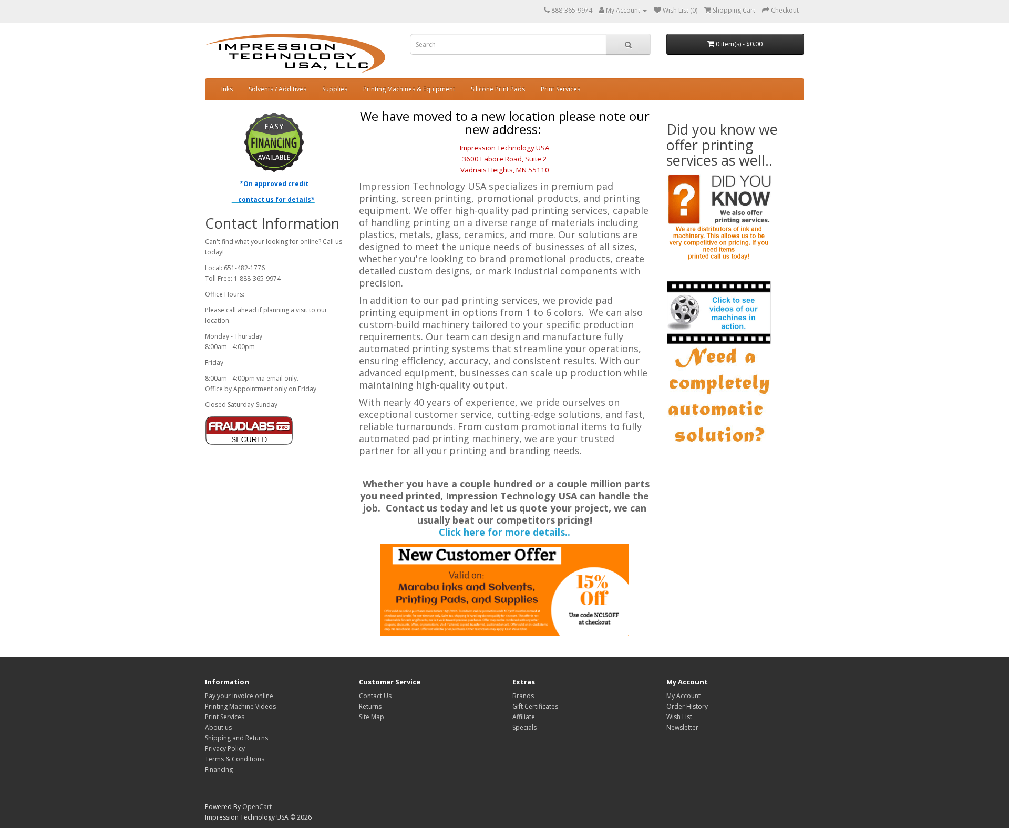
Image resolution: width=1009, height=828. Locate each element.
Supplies (334, 89)
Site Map (371, 716)
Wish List (679, 716)
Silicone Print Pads (498, 89)
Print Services (560, 89)
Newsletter (682, 727)
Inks (227, 89)
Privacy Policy (225, 748)
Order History (687, 706)
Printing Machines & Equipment (409, 89)
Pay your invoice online (239, 695)
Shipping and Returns (236, 737)
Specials (524, 727)
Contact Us (375, 695)
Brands (523, 695)
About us (218, 727)
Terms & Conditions (234, 758)
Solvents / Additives (277, 89)
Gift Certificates (535, 706)
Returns (370, 706)
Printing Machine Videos (240, 706)
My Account (683, 695)
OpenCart (257, 806)
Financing (219, 769)
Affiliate (523, 716)
